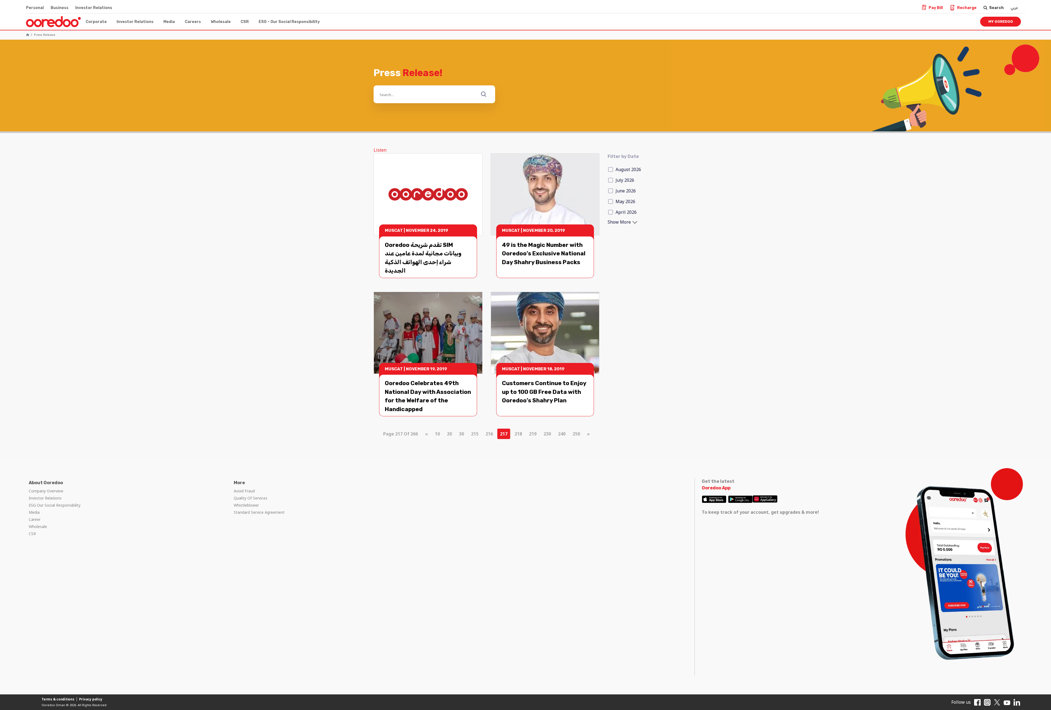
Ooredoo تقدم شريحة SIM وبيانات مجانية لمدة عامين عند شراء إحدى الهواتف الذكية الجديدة (423, 257)
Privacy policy (90, 699)
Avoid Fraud (244, 490)
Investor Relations (93, 7)
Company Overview (46, 490)
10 (437, 434)
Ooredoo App (716, 487)
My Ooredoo (1000, 21)
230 (547, 434)
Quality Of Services (250, 498)
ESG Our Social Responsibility (54, 505)
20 (449, 434)
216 (489, 434)
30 (461, 434)
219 (532, 434)
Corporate (96, 21)
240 (561, 434)
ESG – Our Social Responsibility (289, 21)
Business (59, 7)
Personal (35, 7)
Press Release (44, 35)
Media (169, 21)
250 (576, 434)
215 (474, 434)
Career (35, 519)
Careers (193, 21)
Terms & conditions (58, 699)
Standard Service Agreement (259, 512)
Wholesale (221, 21)
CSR (245, 21)
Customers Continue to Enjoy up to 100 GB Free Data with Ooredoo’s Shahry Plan (544, 392)
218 (518, 434)
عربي (1014, 7)
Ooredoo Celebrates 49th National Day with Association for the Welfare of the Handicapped (428, 396)
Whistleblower (246, 505)
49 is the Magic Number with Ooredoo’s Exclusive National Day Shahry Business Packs (543, 253)
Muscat (394, 230)
